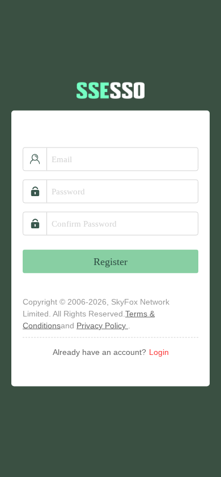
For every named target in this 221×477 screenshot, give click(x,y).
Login (159, 351)
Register (111, 261)
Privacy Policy (102, 324)
